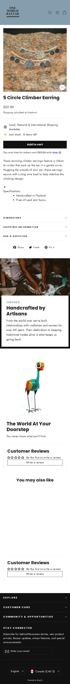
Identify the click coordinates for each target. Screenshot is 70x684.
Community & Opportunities (28, 616)
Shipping (8, 112)
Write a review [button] (35, 462)
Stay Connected (17, 628)
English (15, 671)
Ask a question (15, 236)
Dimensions (12, 217)
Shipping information (21, 227)
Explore (10, 597)
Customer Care (16, 607)
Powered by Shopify (35, 680)
